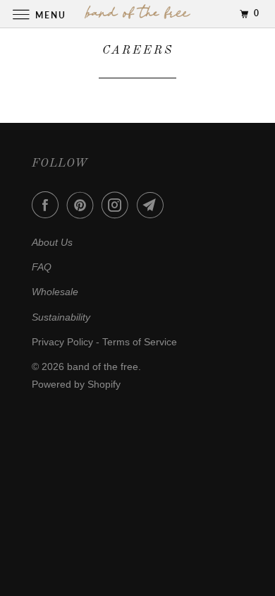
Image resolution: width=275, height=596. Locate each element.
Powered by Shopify (76, 384)
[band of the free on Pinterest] (83, 204)
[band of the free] (138, 14)
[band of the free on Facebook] (48, 204)
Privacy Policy (62, 341)
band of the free (102, 366)
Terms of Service (139, 341)
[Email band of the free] (153, 204)
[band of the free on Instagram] (118, 204)
